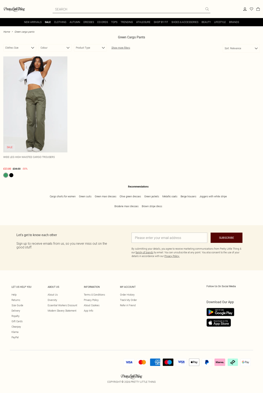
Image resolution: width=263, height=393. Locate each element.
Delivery (16, 310)
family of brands (144, 252)
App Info (88, 310)
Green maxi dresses (105, 196)
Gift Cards (17, 321)
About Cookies (91, 305)
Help (14, 294)
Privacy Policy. (172, 256)
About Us (53, 294)
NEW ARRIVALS (33, 22)
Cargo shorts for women (63, 196)
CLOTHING (60, 22)
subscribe (226, 237)
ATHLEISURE (143, 22)
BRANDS (234, 22)
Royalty (16, 316)
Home (6, 31)
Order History (127, 294)
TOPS (114, 22)
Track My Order (128, 300)
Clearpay (16, 326)
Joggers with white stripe (213, 196)
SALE (48, 22)
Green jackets (151, 196)
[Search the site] (207, 9)
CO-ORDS (102, 22)
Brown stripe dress (152, 206)
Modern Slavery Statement (62, 310)
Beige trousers (188, 196)
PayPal (15, 337)
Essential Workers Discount (62, 305)
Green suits (85, 196)
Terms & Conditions (94, 294)
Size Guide (17, 305)
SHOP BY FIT (161, 22)
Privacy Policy (91, 300)
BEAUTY (206, 22)
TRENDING (127, 22)
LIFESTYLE (220, 22)
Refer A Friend (128, 305)
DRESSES (88, 22)
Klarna (15, 332)
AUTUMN (75, 22)
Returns (16, 300)
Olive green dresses (130, 196)
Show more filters (120, 47)
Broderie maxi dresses (126, 206)
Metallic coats (169, 196)
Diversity (52, 300)
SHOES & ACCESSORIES (184, 22)
